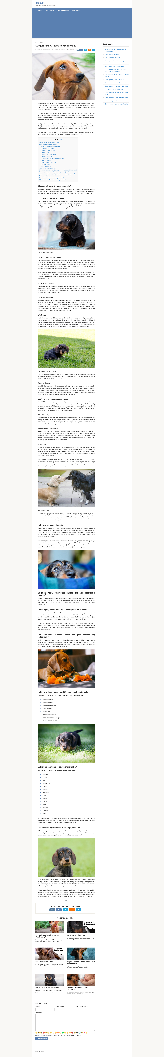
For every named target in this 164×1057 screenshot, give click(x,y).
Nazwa (37, 1006)
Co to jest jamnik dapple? (44, 961)
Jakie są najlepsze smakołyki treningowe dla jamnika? (54, 172)
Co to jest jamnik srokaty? (76, 935)
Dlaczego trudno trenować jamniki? (49, 142)
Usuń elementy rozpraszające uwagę (52, 158)
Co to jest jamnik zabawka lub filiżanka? (117, 104)
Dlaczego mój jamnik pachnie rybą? (115, 80)
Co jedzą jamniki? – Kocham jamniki (115, 83)
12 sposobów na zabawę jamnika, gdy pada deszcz (81, 962)
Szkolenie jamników (63, 10)
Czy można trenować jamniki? (48, 144)
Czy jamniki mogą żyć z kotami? (114, 89)
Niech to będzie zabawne (49, 162)
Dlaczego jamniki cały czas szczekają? (116, 86)
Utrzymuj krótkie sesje (48, 154)
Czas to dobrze (46, 156)
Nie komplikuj (46, 160)
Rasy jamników (76, 10)
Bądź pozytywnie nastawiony (50, 146)
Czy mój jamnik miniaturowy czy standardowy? (47, 936)
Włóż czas (45, 152)
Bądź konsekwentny (48, 150)
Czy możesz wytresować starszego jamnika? (52, 180)
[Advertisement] (82, 26)
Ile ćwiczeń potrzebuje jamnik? (114, 101)
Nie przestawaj (46, 166)
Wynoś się (45, 164)
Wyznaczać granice (47, 148)
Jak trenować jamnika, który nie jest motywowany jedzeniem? (57, 174)
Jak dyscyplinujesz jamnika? (47, 168)
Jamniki (40, 3)
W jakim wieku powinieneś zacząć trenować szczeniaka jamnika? (58, 170)
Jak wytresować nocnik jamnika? (47, 987)
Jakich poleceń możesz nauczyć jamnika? (51, 178)
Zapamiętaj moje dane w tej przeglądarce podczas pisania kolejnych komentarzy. (59, 1035)
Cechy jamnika (49, 10)
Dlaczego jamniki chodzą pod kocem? (116, 97)
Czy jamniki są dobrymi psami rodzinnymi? (78, 988)
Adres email (60, 1006)
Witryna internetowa (82, 1006)
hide (61, 139)
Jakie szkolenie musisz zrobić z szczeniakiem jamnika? (55, 176)
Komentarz (38, 1013)
